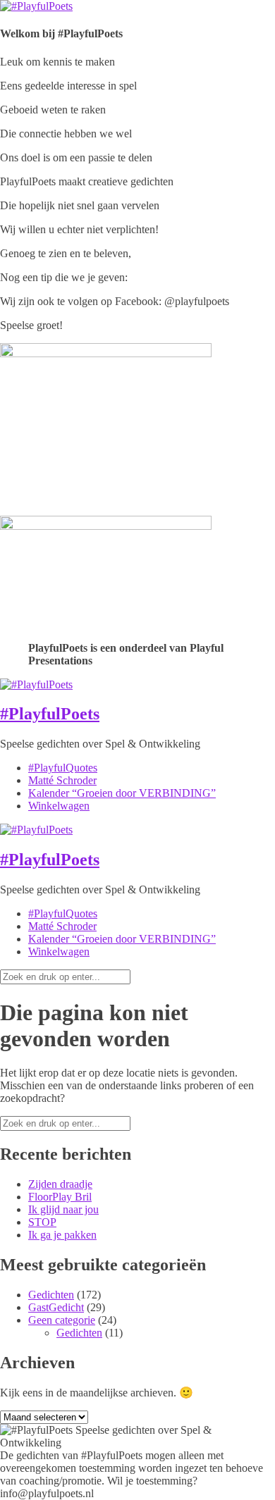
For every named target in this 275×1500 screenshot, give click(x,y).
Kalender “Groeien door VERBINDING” (122, 793)
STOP (42, 1222)
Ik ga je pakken (62, 1235)
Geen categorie (61, 1320)
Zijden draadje (60, 1184)
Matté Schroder (62, 780)
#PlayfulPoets (49, 714)
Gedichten (51, 1295)
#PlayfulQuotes (62, 768)
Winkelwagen (59, 806)
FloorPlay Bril (60, 1197)
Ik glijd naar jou (63, 1209)
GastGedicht (56, 1307)
